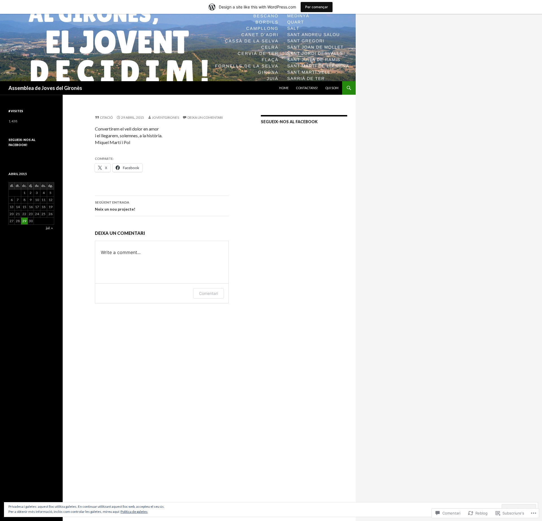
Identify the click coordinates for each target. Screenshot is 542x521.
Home (284, 88)
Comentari (208, 293)
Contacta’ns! (307, 88)
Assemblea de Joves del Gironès (45, 88)
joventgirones (165, 117)
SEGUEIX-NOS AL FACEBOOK (289, 121)
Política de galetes (134, 511)
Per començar (316, 7)
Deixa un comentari (205, 117)
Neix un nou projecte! (115, 205)
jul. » (49, 228)
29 (24, 221)
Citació (106, 117)
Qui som (331, 88)
